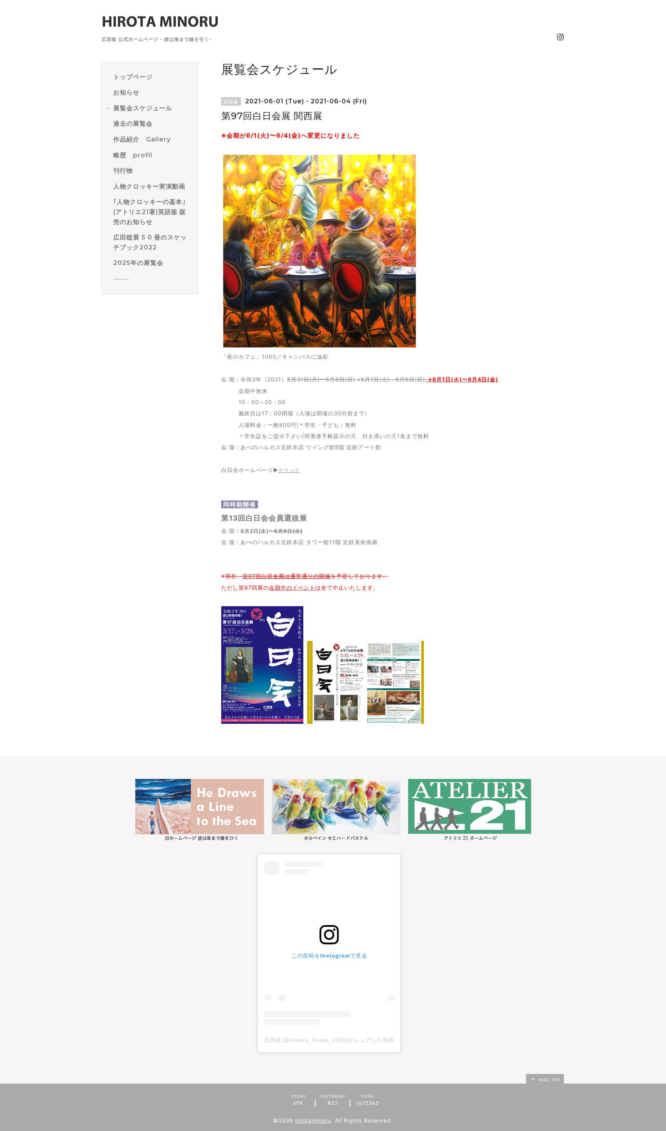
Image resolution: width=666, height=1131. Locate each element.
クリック (289, 470)
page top (548, 1079)
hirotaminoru (313, 1120)
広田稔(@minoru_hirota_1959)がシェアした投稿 (329, 1040)
